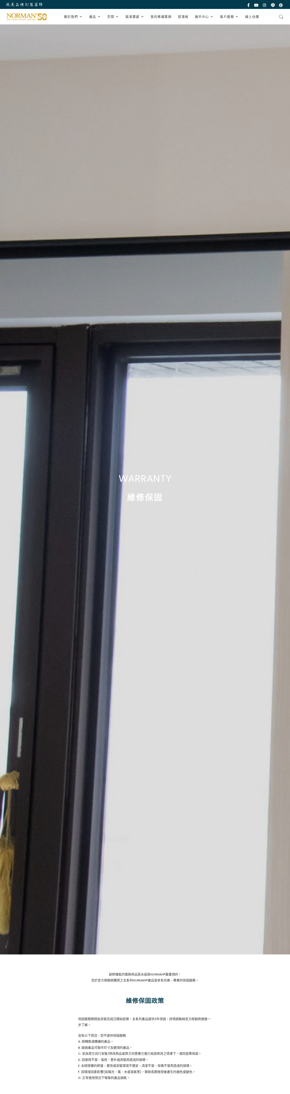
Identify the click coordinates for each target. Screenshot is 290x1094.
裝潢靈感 (132, 16)
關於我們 (71, 16)
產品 (92, 16)
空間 (110, 16)
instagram (265, 5)
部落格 (183, 16)
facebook (249, 5)
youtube (256, 5)
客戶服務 (227, 16)
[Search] (281, 17)
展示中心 (202, 16)
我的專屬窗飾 (161, 16)
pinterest (281, 5)
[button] (81, 16)
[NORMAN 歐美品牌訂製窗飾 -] (27, 17)
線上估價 (252, 16)
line (273, 5)
